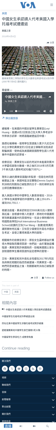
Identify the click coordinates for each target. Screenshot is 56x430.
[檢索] (47, 426)
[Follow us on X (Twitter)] (12, 369)
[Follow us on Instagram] (26, 369)
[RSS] (33, 369)
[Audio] (21, 426)
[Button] (50, 43)
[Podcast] (40, 369)
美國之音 (12, 101)
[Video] (34, 426)
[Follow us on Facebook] (5, 369)
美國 (4, 13)
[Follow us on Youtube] (19, 369)
